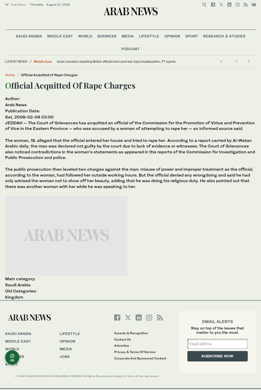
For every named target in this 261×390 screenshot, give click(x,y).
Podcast (130, 49)
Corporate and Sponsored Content (140, 358)
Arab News (18, 4)
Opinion (172, 36)
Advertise (121, 345)
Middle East (60, 36)
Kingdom (14, 297)
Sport (191, 36)
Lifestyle (149, 36)
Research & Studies (224, 36)
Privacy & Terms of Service (134, 352)
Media (128, 36)
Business (106, 36)
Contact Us (122, 339)
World (85, 36)
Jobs (65, 356)
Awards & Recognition (131, 333)
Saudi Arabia (29, 36)
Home (10, 75)
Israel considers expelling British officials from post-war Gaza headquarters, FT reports (116, 61)
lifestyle (70, 333)
